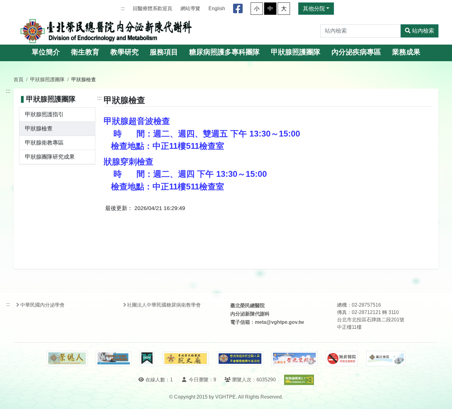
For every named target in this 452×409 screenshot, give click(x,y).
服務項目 (164, 52)
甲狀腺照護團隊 (295, 52)
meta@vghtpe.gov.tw (279, 322)
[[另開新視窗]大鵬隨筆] (295, 358)
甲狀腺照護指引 (44, 114)
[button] (441, 398)
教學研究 (124, 52)
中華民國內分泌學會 (42, 305)
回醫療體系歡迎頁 (152, 8)
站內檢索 (423, 31)
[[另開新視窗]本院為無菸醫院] (342, 358)
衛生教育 (85, 52)
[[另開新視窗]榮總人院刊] (67, 358)
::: (123, 8)
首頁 (18, 79)
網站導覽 (190, 8)
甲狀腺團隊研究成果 (50, 157)
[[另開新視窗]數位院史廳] (186, 358)
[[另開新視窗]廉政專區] (385, 358)
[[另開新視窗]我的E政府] (147, 358)
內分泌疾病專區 (356, 52)
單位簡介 (46, 52)
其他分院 (314, 9)
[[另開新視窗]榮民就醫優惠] (113, 358)
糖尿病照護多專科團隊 (224, 52)
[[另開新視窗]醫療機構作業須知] (240, 358)
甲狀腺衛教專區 (44, 143)
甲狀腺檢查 (39, 128)
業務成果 (406, 52)
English (216, 8)
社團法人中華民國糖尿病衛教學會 (164, 305)
